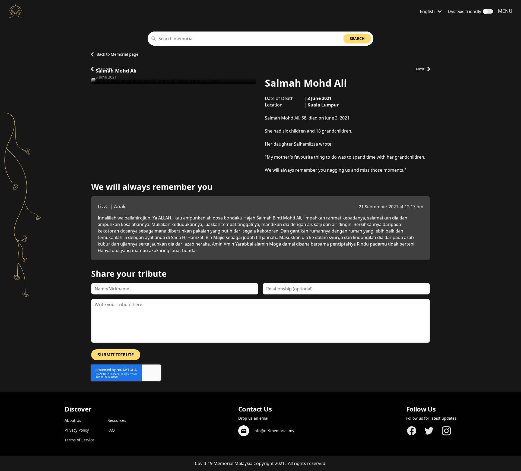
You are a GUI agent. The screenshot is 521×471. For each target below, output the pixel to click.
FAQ (111, 430)
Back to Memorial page (117, 54)
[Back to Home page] (15, 11)
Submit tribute (116, 355)
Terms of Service (79, 439)
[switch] (488, 11)
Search (357, 38)
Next (420, 68)
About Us (73, 420)
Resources (116, 420)
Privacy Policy (77, 430)
